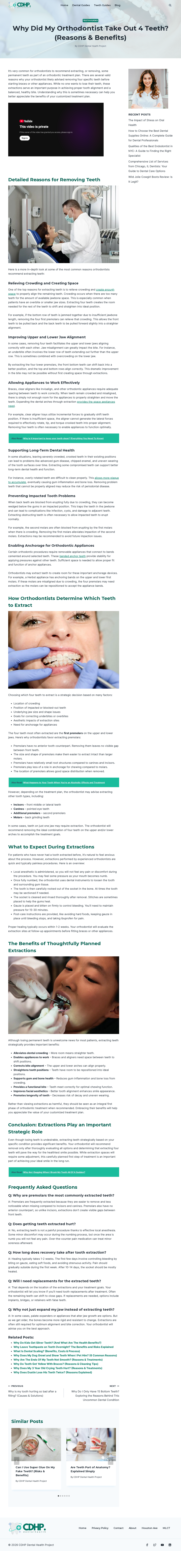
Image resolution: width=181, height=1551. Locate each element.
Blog (117, 5)
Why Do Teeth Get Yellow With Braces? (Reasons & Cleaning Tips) (56, 1363)
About (132, 1528)
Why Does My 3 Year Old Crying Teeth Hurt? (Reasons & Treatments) (58, 1368)
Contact (118, 1528)
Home (64, 5)
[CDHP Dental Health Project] (20, 5)
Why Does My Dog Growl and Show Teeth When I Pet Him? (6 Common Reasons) (65, 1355)
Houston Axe (150, 1528)
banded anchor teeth (72, 556)
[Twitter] (155, 1545)
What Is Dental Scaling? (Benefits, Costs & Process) (47, 1351)
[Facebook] (147, 1545)
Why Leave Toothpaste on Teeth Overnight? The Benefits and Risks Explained (64, 1347)
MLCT (166, 1528)
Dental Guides (81, 5)
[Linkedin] (170, 1545)
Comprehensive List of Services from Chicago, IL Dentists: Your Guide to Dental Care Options (148, 166)
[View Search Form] (170, 5)
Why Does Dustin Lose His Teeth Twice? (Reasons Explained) (53, 1372)
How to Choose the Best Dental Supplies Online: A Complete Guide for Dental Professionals (150, 135)
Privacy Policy (100, 1528)
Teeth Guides (102, 5)
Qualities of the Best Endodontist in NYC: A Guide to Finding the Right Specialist (150, 151)
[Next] (110, 1461)
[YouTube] (162, 1545)
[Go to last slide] (16, 1461)
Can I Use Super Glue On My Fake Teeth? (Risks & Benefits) (35, 1471)
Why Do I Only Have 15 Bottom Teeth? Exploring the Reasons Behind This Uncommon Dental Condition (95, 1393)
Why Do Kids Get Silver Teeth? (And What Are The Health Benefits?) (57, 1342)
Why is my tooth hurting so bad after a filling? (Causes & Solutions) (32, 1391)
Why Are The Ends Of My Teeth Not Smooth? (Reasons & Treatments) (58, 1359)
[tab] (58, 1496)
